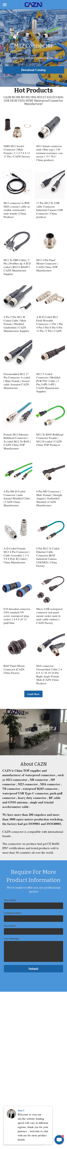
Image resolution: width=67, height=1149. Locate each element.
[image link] (33, 4)
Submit (33, 968)
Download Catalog (33, 70)
